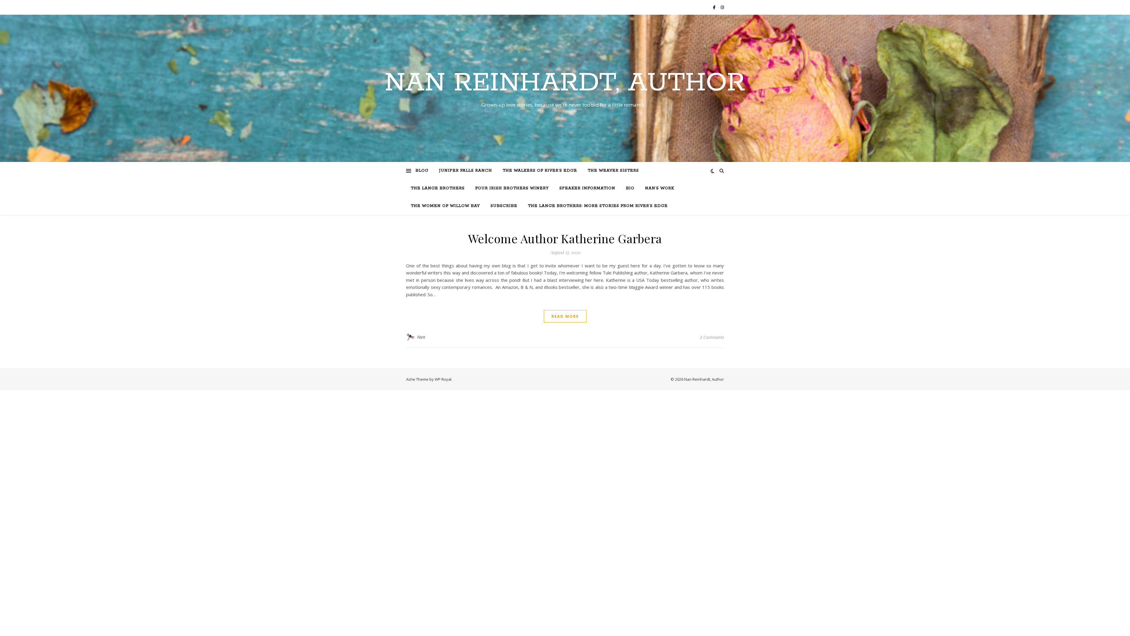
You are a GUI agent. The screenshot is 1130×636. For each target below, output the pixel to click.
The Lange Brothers (438, 188)
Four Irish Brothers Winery (512, 188)
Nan (421, 337)
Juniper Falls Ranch (465, 170)
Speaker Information (587, 188)
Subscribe (504, 205)
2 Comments (712, 337)
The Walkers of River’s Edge (540, 170)
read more (565, 316)
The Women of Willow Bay (445, 205)
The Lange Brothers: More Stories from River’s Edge (598, 205)
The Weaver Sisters (613, 170)
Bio (630, 188)
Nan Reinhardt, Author (565, 83)
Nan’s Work (659, 188)
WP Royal (443, 379)
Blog (422, 170)
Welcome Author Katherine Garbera (565, 238)
